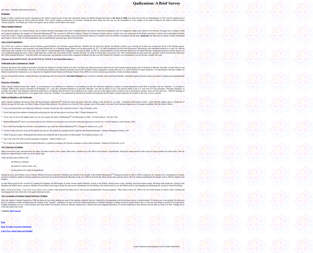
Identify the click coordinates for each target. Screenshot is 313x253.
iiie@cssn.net (15, 211)
